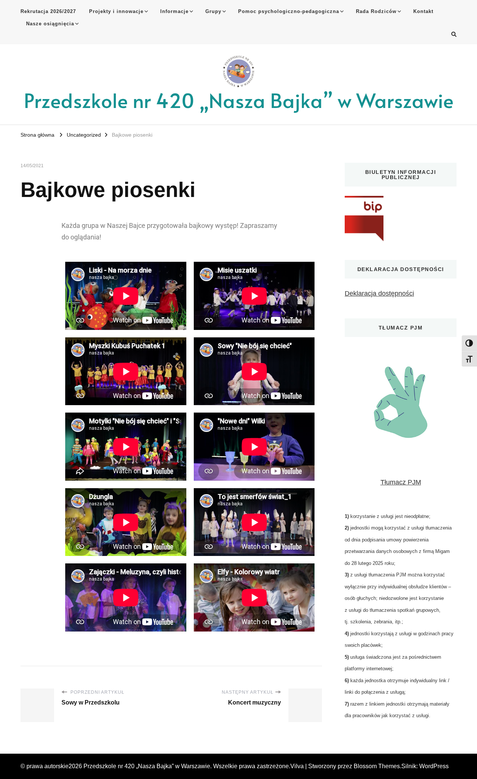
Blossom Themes (377, 766)
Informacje (174, 11)
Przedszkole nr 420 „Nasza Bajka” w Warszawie (239, 100)
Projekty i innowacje (116, 11)
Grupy (213, 11)
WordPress (434, 766)
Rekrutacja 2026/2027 (48, 11)
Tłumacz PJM (400, 482)
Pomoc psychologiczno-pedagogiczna (288, 11)
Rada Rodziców (376, 11)
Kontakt (423, 11)
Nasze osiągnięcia (50, 23)
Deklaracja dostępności (379, 293)
